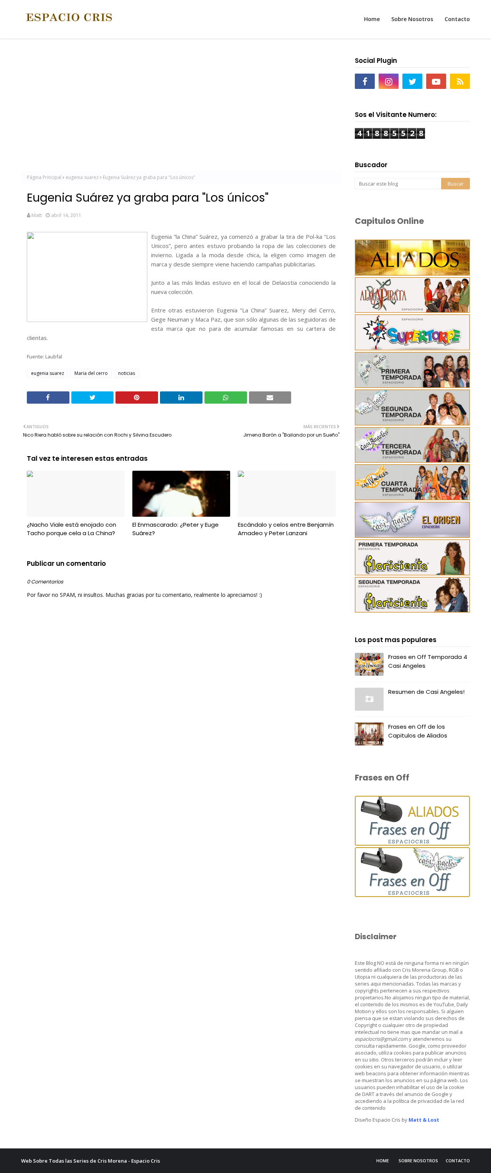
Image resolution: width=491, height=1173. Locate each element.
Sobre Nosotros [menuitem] (412, 19)
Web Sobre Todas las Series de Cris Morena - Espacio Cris (90, 1160)
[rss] (460, 81)
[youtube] (436, 81)
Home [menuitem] (372, 19)
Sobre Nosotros (418, 1160)
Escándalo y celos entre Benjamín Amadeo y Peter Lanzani (286, 529)
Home (382, 1160)
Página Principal (44, 177)
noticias (126, 373)
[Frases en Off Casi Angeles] (412, 895)
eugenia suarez (82, 177)
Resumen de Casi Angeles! (426, 692)
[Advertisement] (181, 107)
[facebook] (365, 81)
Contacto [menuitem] (457, 19)
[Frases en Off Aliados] (412, 843)
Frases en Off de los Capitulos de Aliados (417, 731)
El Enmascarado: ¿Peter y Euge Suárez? (175, 529)
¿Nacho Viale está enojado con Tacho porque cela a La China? (71, 529)
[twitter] (412, 81)
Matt (36, 215)
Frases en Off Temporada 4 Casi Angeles (427, 661)
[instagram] (389, 81)
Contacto (458, 1160)
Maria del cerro (91, 373)
